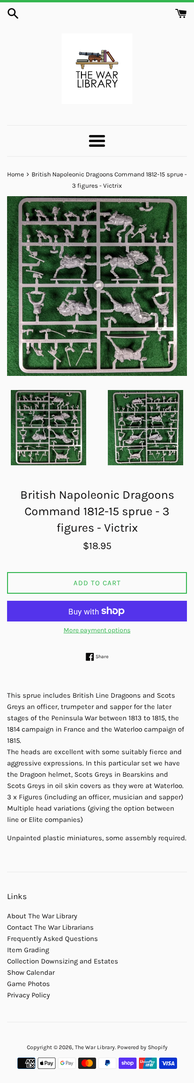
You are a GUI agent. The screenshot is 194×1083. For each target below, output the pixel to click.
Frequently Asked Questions (52, 938)
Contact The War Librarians (50, 927)
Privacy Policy (28, 995)
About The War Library (42, 916)
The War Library (95, 1047)
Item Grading (28, 950)
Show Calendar (31, 972)
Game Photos (28, 983)
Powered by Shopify (142, 1047)
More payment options (97, 630)
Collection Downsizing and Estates (62, 961)
